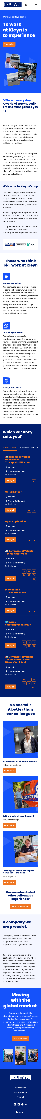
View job (10, 480)
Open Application (15, 521)
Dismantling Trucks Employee (15, 591)
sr (34, 571)
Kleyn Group (20, 1087)
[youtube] (26, 1104)
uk (29, 571)
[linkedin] (15, 1104)
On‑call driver (13, 492)
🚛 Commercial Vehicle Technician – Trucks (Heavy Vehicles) (19, 659)
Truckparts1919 (20, 1092)
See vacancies (20, 1038)
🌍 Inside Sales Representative (18, 623)
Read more (9, 770)
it (25, 646)
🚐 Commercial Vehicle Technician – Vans (19, 552)
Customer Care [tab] (27, 447)
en (34, 510)
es (29, 646)
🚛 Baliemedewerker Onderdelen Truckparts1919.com (17, 459)
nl (34, 481)
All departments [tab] (10, 447)
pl (34, 575)
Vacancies (9, 44)
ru (24, 575)
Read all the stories (20, 906)
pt (34, 642)
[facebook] (18, 1104)
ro (29, 575)
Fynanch (20, 1097)
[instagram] (22, 1104)
